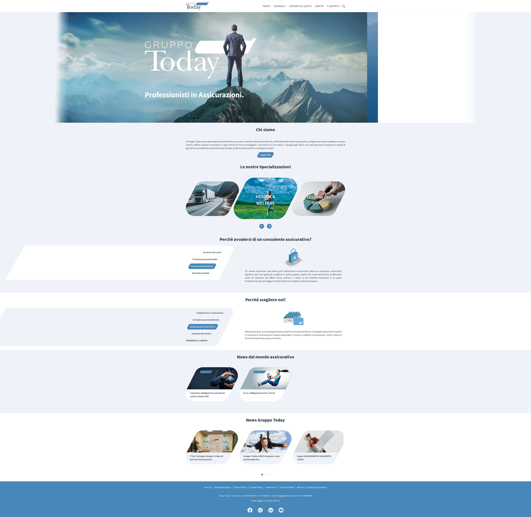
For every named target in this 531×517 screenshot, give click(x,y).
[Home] (198, 6)
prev (261, 226)
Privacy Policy (240, 487)
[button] (262, 474)
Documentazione (223, 487)
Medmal (318, 200)
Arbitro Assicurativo (317, 487)
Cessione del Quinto (300, 6)
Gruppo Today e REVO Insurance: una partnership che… (261, 458)
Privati (266, 6)
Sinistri (319, 6)
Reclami (301, 487)
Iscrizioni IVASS (287, 487)
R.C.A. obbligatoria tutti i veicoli (259, 393)
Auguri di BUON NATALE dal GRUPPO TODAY (314, 458)
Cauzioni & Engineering (265, 200)
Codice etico (271, 487)
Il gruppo (332, 6)
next (269, 226)
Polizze (208, 487)
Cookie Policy (256, 487)
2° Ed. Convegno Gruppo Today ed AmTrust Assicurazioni (206, 458)
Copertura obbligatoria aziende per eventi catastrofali (207, 395)
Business (279, 6)
